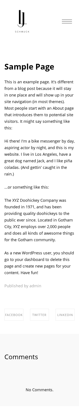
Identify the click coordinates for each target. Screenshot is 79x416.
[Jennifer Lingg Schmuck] (22, 21)
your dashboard (29, 259)
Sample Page (29, 66)
